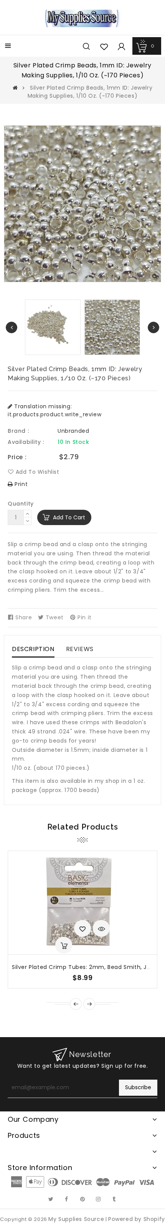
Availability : (26, 442)
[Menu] (8, 46)
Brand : (18, 431)
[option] (112, 327)
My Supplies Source (76, 1219)
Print (20, 484)
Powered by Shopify (136, 1219)
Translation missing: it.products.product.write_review (54, 410)
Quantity (21, 503)
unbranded (73, 431)
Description (33, 649)
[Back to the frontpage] (15, 88)
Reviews (80, 649)
